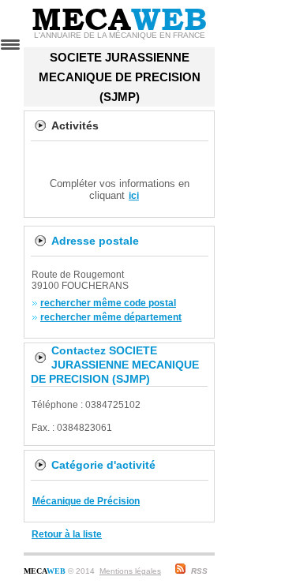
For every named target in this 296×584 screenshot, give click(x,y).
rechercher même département (111, 317)
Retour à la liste (67, 534)
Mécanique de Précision (86, 501)
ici (134, 195)
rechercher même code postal (108, 303)
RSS (199, 571)
